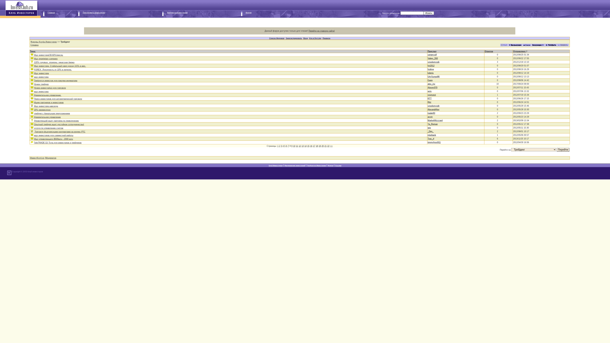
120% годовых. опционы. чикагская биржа (54, 62)
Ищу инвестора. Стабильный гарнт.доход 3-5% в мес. (60, 66)
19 (320, 146)
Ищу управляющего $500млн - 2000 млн (53, 139)
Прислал (432, 51)
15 (308, 146)
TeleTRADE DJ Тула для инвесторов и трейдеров (57, 142)
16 (311, 146)
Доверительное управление (47, 117)
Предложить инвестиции (94, 13)
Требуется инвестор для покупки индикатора (55, 80)
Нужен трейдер (41, 84)
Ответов (489, 51)
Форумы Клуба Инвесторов (43, 42)
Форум (248, 13)
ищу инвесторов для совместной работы (53, 135)
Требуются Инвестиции (316, 165)
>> (331, 146)
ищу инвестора (41, 77)
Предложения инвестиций (295, 165)
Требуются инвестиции (177, 13)
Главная (51, 13)
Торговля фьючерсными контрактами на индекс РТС (59, 132)
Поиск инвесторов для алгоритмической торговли (58, 99)
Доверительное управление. (47, 95)
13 (303, 146)
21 (325, 146)
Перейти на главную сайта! (321, 31)
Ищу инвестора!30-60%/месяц (48, 55)
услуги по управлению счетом (48, 128)
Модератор (51, 158)
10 (294, 146)
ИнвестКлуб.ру (37, 158)
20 (323, 146)
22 (328, 146)
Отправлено (519, 51)
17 (314, 146)
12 (300, 146)
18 (317, 146)
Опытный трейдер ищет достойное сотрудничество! (59, 124)
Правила (326, 38)
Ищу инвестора (41, 73)
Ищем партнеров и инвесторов (49, 102)
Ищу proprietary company (46, 58)
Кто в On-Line (315, 38)
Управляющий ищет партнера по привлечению (56, 121)
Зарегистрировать (294, 38)
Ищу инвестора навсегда (46, 106)
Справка (34, 45)
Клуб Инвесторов (276, 165)
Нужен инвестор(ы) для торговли (50, 88)
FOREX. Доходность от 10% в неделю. (53, 69)
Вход (305, 38)
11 (297, 146)
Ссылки (338, 165)
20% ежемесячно (42, 110)
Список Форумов (276, 38)
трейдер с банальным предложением (52, 113)
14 (305, 146)
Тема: (33, 51)
